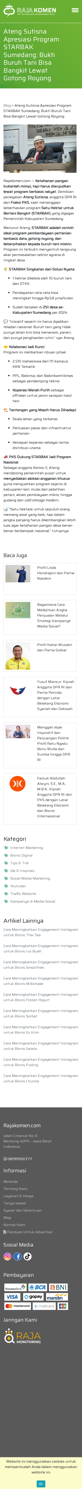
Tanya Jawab (14, 1203)
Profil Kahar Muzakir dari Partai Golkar (54, 647)
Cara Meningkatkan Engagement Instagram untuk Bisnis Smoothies (40, 964)
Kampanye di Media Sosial (32, 901)
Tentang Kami (15, 1189)
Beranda (10, 1181)
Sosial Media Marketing (30, 878)
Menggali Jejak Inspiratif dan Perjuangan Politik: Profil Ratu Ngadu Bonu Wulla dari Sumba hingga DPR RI (53, 743)
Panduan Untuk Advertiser (30, 1232)
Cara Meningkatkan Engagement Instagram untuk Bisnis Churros (40, 1078)
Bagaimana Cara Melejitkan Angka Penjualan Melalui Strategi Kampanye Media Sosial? (54, 615)
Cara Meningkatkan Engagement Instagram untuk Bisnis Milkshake (40, 981)
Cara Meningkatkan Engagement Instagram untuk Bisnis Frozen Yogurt (40, 997)
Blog (7, 105)
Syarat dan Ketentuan (22, 1210)
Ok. (41, 1483)
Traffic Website (23, 894)
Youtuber (18, 886)
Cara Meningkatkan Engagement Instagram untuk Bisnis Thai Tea (40, 932)
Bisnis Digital (21, 855)
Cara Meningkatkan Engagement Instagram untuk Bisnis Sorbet (40, 1013)
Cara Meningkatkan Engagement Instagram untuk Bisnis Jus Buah (40, 948)
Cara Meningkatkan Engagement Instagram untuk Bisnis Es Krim (40, 1029)
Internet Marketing (26, 848)
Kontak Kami (14, 1225)
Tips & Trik (19, 863)
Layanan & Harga (18, 1196)
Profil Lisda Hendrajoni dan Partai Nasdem (55, 573)
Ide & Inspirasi (22, 871)
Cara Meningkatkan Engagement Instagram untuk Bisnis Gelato (40, 1045)
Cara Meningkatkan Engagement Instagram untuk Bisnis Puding (40, 1062)
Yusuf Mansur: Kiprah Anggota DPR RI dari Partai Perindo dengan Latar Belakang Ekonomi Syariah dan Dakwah (55, 695)
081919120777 (19, 1159)
